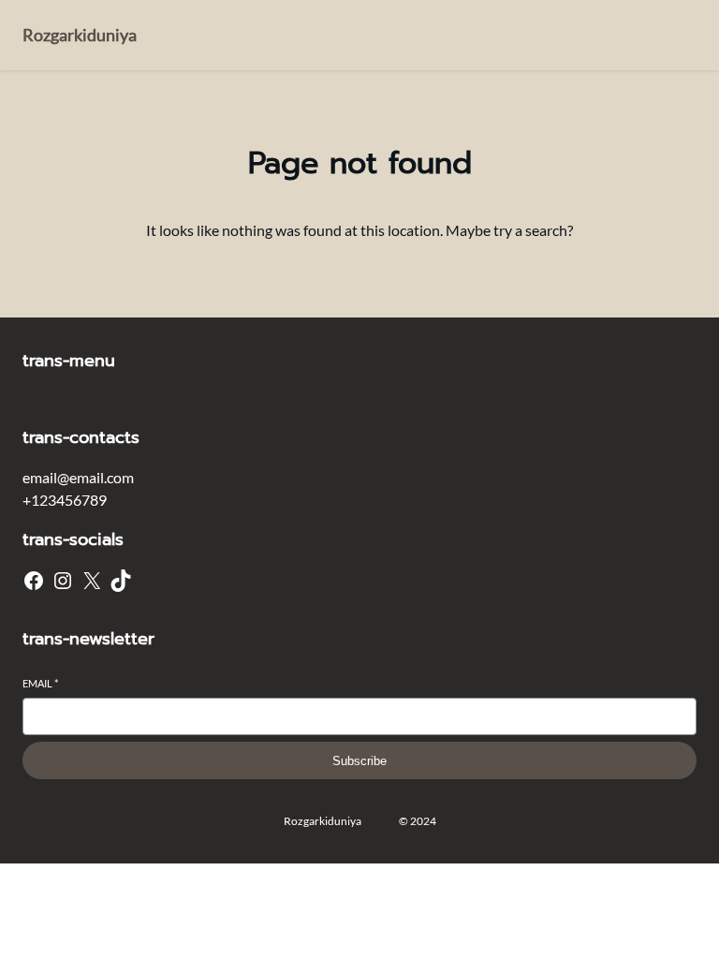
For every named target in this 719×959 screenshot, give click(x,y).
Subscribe (359, 761)
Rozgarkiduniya (79, 34)
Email (40, 683)
